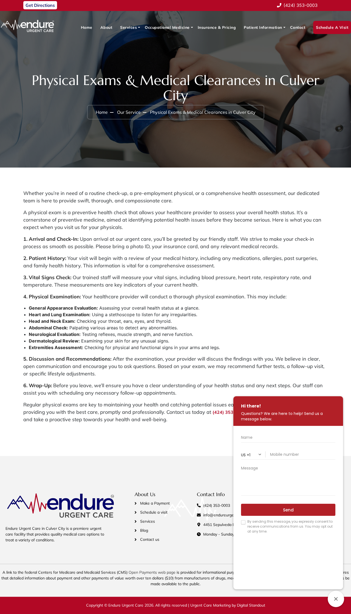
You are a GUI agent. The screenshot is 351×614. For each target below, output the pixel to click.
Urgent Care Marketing (210, 605)
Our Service (129, 112)
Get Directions (40, 5)
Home (86, 27)
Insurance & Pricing (217, 27)
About (106, 27)
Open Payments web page (152, 572)
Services (128, 27)
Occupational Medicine (167, 27)
